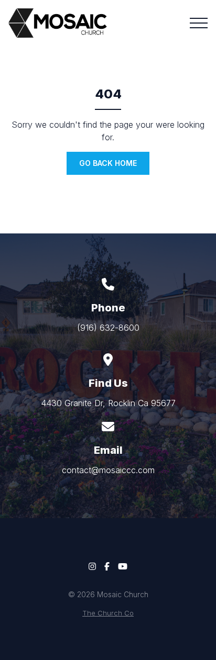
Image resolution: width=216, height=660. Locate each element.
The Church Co (108, 613)
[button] (199, 23)
